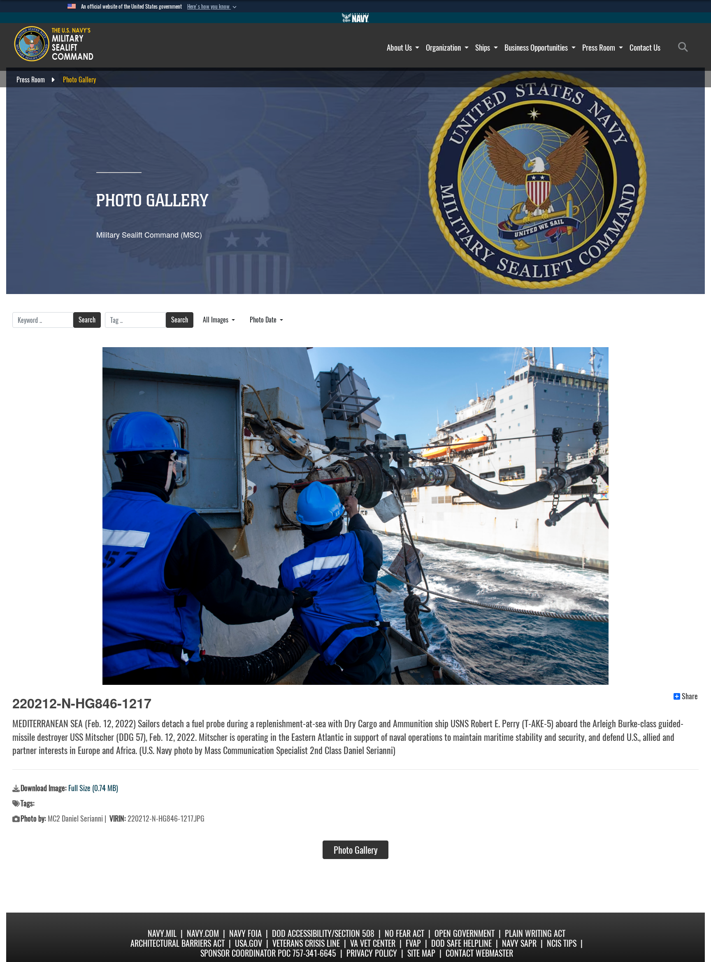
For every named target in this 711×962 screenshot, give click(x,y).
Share (690, 696)
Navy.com (203, 933)
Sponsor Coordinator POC (245, 953)
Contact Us (645, 47)
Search (87, 319)
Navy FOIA (245, 933)
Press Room (599, 47)
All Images (216, 319)
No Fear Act (404, 933)
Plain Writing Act (535, 933)
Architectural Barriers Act (177, 943)
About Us (400, 47)
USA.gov (248, 943)
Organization (444, 47)
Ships (483, 47)
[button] (212, 6)
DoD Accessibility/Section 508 (323, 933)
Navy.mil (162, 933)
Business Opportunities (536, 47)
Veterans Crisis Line (306, 943)
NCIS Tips (561, 943)
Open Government (464, 933)
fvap (413, 943)
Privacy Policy (371, 953)
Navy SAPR (519, 943)
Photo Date (264, 319)
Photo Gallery (356, 850)
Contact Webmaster (479, 953)
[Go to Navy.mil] (355, 17)
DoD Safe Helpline (461, 943)
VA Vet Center (372, 943)
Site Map (421, 953)
